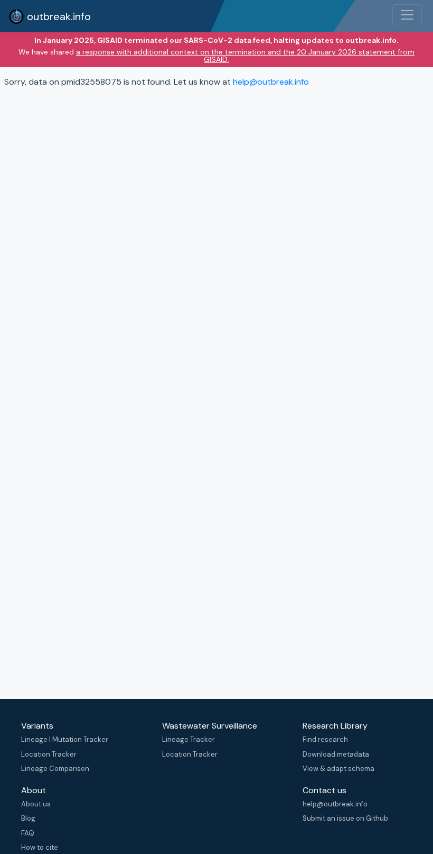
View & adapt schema (338, 768)
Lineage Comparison (55, 768)
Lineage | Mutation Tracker (64, 739)
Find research (325, 739)
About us (36, 804)
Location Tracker (49, 754)
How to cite (39, 847)
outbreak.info (57, 16)
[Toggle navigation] (407, 14)
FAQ (27, 833)
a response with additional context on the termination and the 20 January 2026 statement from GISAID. (245, 55)
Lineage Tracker (188, 739)
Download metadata (336, 754)
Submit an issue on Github (345, 818)
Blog (28, 818)
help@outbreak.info (271, 81)
